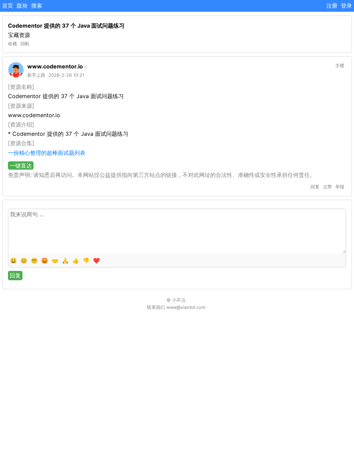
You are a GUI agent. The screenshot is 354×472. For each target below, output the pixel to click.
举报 (339, 186)
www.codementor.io (55, 66)
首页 (7, 5)
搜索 (36, 5)
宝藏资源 (19, 34)
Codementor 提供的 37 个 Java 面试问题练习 (66, 25)
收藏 (12, 43)
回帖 (24, 43)
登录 (346, 5)
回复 (314, 186)
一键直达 (21, 165)
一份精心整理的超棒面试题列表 (46, 152)
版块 (22, 5)
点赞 (327, 186)
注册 (331, 5)
